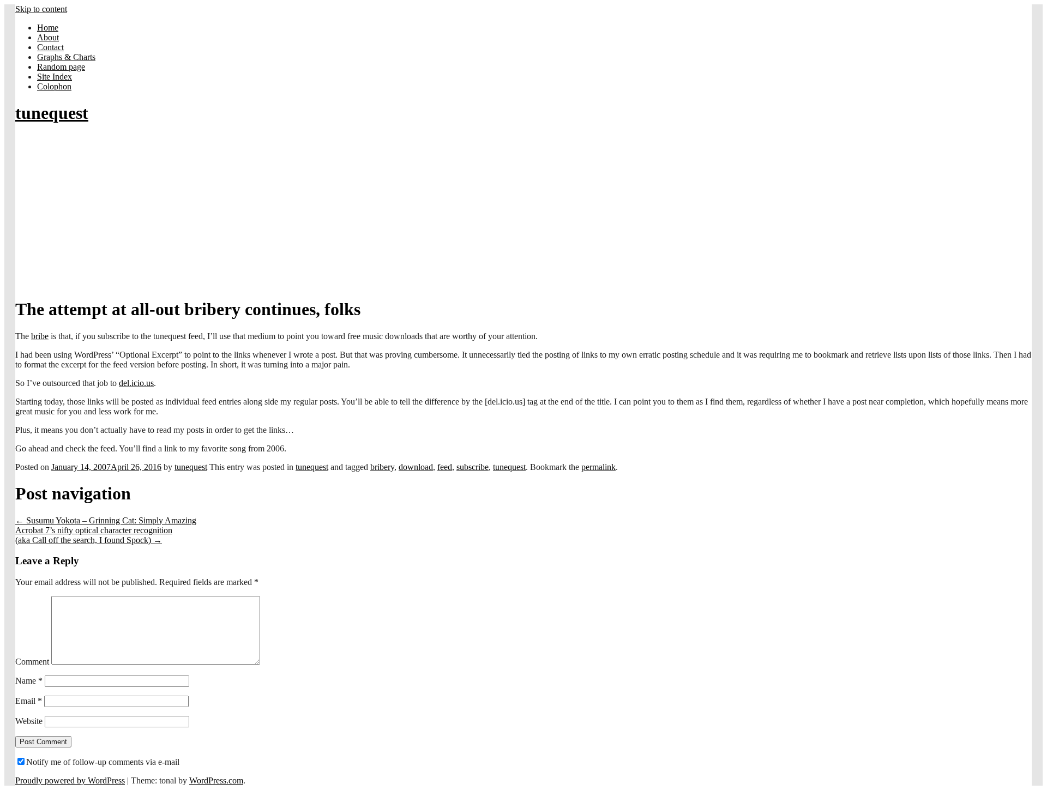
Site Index (54, 76)
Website (29, 721)
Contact (50, 47)
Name (29, 680)
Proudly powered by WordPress (70, 780)
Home (47, 27)
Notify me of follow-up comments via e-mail (102, 762)
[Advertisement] (523, 211)
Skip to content (41, 9)
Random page (61, 66)
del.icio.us (136, 383)
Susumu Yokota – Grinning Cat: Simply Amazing (105, 520)
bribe (40, 336)
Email (28, 700)
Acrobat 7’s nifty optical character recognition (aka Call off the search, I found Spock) (93, 535)
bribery (382, 467)
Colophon (54, 86)
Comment (32, 661)
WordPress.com (216, 780)
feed (444, 467)
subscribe (472, 467)
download (416, 467)
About (48, 37)
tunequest (51, 113)
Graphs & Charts (66, 57)
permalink (598, 467)
